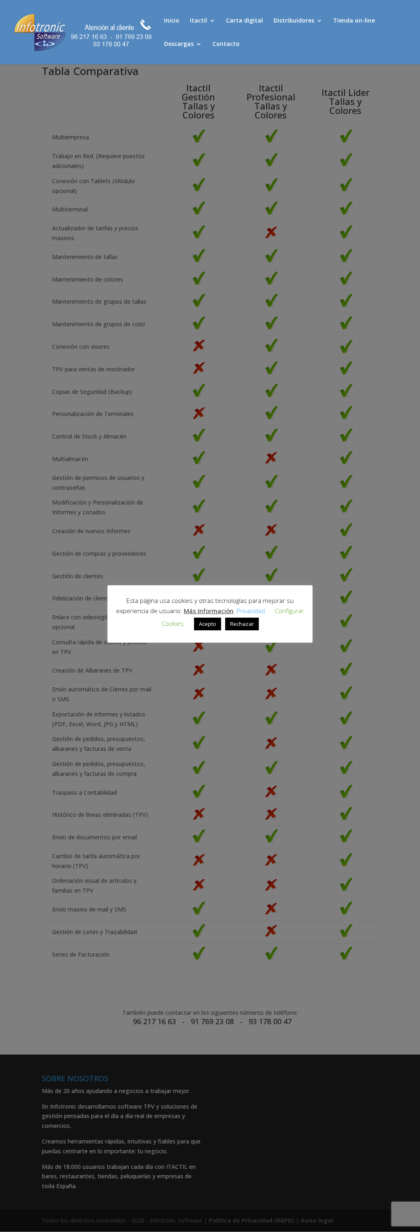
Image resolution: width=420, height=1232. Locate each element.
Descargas (179, 44)
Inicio (171, 21)
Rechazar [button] (242, 623)
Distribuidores (294, 21)
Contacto (226, 44)
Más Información (208, 611)
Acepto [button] (207, 623)
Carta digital (244, 21)
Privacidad (251, 611)
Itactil (198, 21)
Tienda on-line (354, 21)
